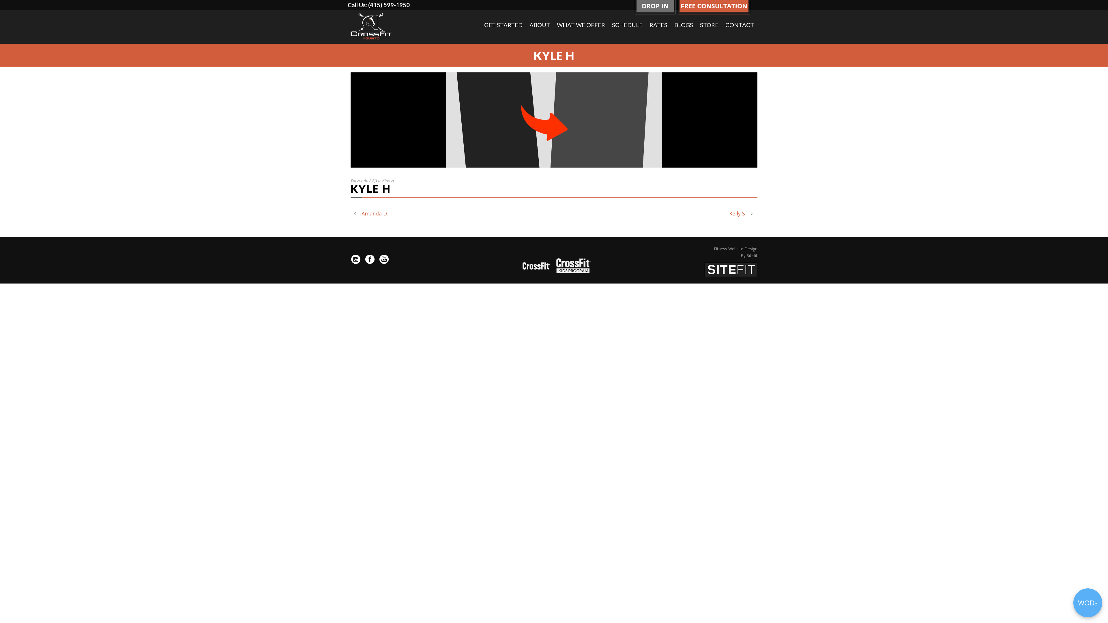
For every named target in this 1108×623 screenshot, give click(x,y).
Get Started (503, 24)
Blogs (683, 24)
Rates (658, 24)
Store (709, 24)
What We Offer (581, 24)
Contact (739, 24)
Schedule (627, 24)
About (539, 24)
